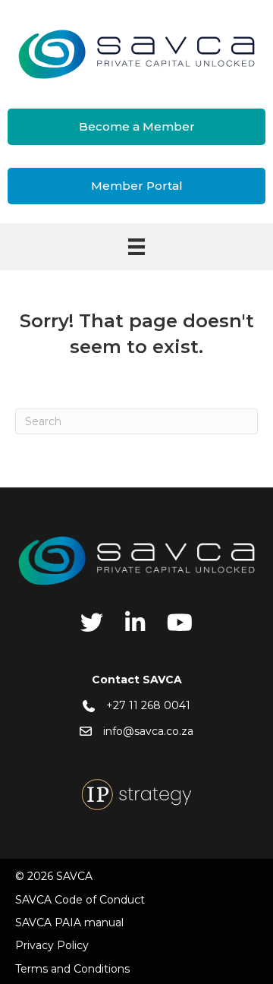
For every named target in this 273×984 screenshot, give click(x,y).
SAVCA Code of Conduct (80, 900)
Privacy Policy (52, 945)
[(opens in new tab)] (136, 794)
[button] (136, 127)
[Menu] (136, 247)
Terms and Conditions (72, 969)
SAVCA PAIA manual (69, 922)
